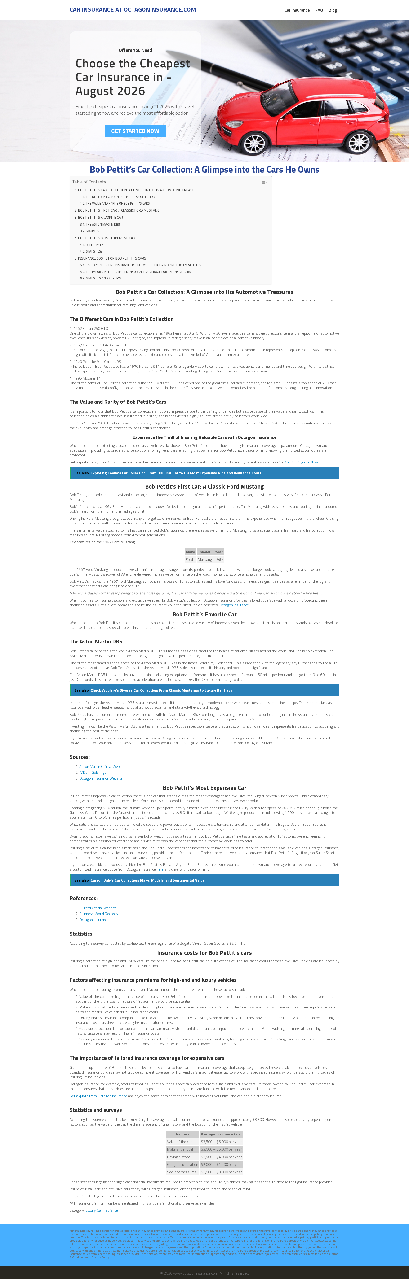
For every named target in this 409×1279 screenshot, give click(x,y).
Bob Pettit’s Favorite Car (100, 217)
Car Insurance (297, 10)
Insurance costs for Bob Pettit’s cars (112, 258)
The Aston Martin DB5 (103, 224)
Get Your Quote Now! (302, 462)
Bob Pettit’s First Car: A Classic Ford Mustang (119, 210)
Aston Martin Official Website (102, 766)
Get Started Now (135, 131)
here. (279, 743)
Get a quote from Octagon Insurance (98, 1096)
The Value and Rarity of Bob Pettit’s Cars (118, 203)
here (160, 869)
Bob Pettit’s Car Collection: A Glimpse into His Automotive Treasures (139, 190)
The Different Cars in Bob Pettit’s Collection (120, 196)
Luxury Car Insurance (102, 1210)
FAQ (319, 10)
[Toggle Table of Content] (261, 183)
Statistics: (94, 251)
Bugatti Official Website (97, 908)
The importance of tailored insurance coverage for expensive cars (138, 271)
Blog (333, 10)
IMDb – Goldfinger (93, 772)
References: (95, 244)
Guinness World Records (98, 914)
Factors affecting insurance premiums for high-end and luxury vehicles (143, 265)
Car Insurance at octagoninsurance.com (133, 9)
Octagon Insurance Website (101, 778)
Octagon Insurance (234, 605)
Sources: (93, 231)
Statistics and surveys (104, 278)
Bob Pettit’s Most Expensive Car (106, 238)
